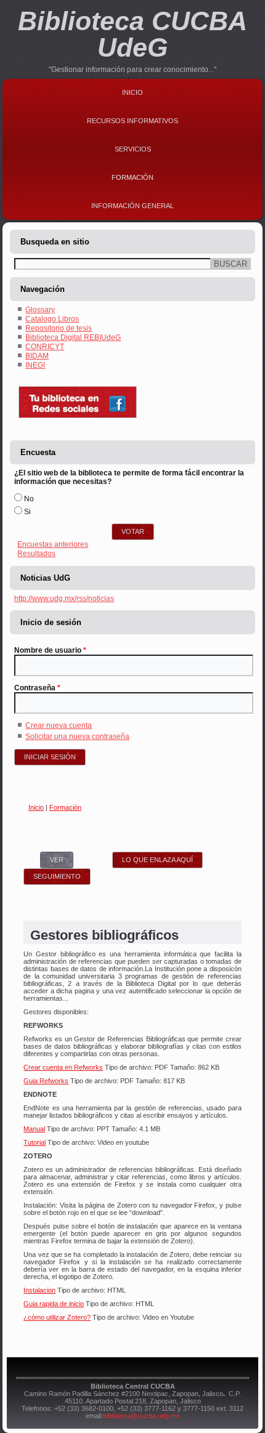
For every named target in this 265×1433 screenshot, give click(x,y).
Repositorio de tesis (58, 328)
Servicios (133, 149)
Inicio (132, 92)
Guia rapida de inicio (53, 1303)
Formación (132, 177)
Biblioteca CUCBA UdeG (132, 34)
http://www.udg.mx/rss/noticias (64, 598)
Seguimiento (57, 876)
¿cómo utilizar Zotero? (57, 1317)
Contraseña (37, 688)
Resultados (36, 553)
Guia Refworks (45, 1080)
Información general (132, 205)
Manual (34, 1128)
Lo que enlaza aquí (157, 859)
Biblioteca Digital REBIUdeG (73, 337)
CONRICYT (44, 346)
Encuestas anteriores (52, 544)
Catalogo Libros (52, 319)
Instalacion (39, 1290)
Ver (61, 859)
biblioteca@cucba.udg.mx (141, 1415)
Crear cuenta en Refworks (63, 1067)
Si (27, 511)
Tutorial (34, 1142)
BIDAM (37, 356)
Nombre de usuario (50, 650)
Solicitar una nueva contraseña (77, 736)
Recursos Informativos (132, 120)
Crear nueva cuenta (58, 725)
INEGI (35, 365)
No (29, 498)
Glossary (40, 309)
